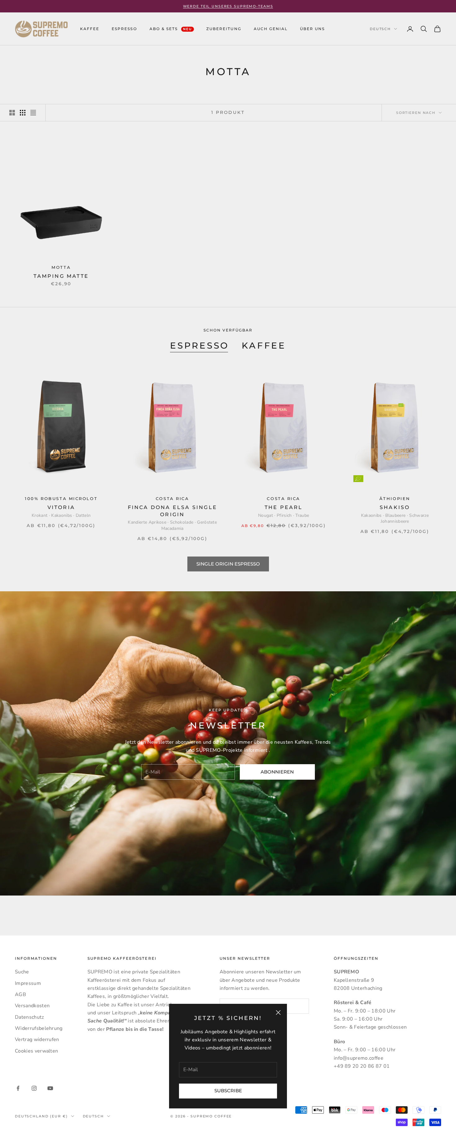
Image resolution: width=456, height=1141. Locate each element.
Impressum (28, 983)
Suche (22, 971)
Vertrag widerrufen (37, 1039)
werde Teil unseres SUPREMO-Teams (228, 6)
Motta (61, 267)
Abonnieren (277, 772)
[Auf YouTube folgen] (50, 1088)
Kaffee (264, 345)
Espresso (199, 345)
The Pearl (284, 507)
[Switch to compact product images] (33, 112)
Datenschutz (29, 1017)
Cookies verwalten (36, 1051)
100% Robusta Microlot (61, 498)
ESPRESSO (124, 28)
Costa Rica (172, 498)
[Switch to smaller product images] (22, 112)
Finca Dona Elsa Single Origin (172, 510)
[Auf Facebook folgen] (18, 1088)
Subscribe (228, 1091)
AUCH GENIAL (271, 28)
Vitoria (61, 507)
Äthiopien (394, 498)
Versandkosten (32, 1005)
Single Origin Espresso (228, 564)
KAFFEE (89, 28)
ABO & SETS (171, 28)
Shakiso (395, 507)
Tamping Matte (61, 276)
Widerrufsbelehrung (39, 1028)
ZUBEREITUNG (223, 28)
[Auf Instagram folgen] (34, 1088)
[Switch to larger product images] (12, 112)
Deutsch (380, 29)
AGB (20, 994)
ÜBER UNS (312, 28)
